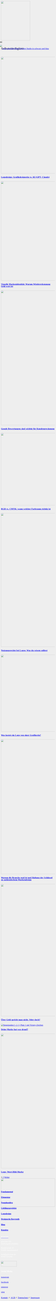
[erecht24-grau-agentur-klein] (9, 1266)
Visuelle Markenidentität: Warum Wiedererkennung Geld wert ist (25, 285)
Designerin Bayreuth (10, 1219)
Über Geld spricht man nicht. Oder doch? (20, 1020)
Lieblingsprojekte (9, 1208)
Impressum (35, 1298)
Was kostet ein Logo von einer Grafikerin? (21, 735)
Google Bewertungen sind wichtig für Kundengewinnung (27, 429)
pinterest (4, 1287)
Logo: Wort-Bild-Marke (12, 1172)
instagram (5, 1277)
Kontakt (4, 1298)
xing (3, 1292)
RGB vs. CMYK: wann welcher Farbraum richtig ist (26, 509)
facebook (5, 1282)
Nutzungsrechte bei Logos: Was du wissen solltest (24, 650)
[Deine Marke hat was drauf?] (22, 1025)
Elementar (5, 1197)
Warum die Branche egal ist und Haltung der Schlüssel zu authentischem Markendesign (26, 879)
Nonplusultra (7, 1203)
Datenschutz (23, 1298)
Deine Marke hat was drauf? (14, 1029)
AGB (13, 1298)
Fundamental (7, 1192)
